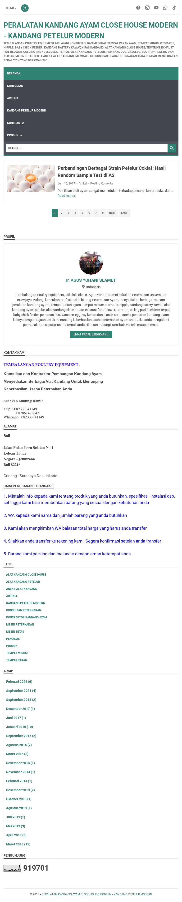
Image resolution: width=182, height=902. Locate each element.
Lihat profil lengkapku (91, 334)
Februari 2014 (19, 781)
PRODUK (12, 135)
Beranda (13, 73)
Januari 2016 (19, 727)
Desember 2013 (20, 790)
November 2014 (20, 772)
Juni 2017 (16, 718)
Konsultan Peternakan (23, 610)
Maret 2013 (18, 844)
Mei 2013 (15, 826)
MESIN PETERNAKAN (20, 624)
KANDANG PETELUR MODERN (26, 110)
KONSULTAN (15, 85)
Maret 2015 (17, 754)
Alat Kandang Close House (26, 574)
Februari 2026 (19, 682)
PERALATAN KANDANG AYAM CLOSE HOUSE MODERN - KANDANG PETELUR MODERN (96, 894)
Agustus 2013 (19, 808)
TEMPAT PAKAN (16, 660)
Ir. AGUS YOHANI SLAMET (91, 280)
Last (124, 212)
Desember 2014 (20, 763)
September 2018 (21, 700)
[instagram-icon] (147, 8)
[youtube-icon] (156, 8)
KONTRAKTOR (16, 123)
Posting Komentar (102, 183)
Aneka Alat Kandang (21, 589)
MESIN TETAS (15, 631)
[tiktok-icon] (174, 8)
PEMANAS (13, 638)
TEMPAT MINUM (17, 653)
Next (112, 212)
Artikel (83, 183)
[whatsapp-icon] (165, 8)
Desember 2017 (20, 709)
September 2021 (21, 691)
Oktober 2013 (19, 799)
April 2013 (16, 835)
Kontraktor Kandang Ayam (26, 617)
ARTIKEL (13, 98)
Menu (10, 8)
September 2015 (21, 736)
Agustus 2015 (19, 745)
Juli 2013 (15, 817)
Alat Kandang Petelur (23, 581)
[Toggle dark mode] (25, 8)
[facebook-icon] (138, 8)
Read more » (67, 196)
